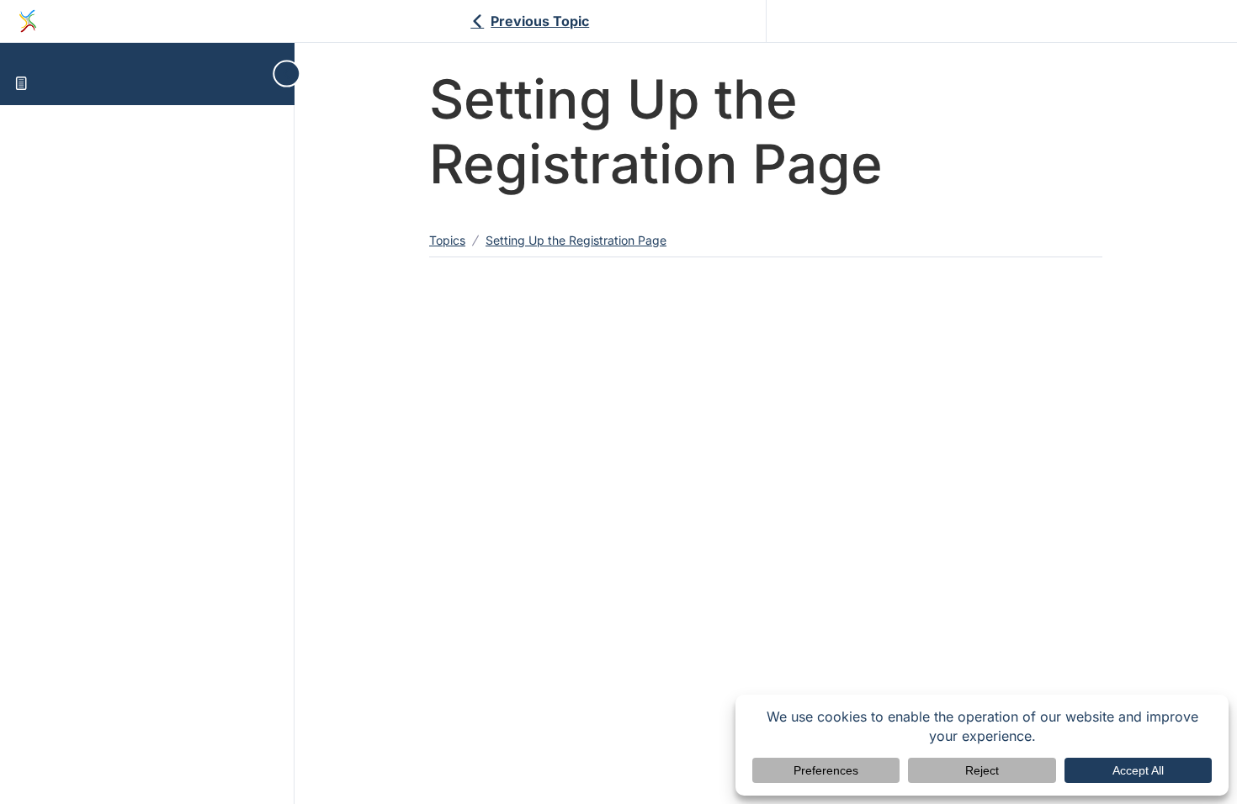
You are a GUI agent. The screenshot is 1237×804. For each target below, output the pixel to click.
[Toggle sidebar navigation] (280, 73)
